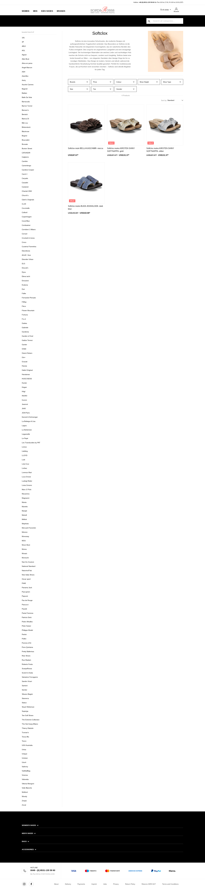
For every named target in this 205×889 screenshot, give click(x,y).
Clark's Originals (28, 200)
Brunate (25, 144)
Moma (24, 549)
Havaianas (26, 374)
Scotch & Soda (27, 673)
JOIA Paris (26, 413)
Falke (24, 293)
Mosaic (24, 553)
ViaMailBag (26, 771)
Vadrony (25, 767)
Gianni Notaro (27, 353)
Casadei (25, 183)
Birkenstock (26, 127)
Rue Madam (26, 660)
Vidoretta (25, 779)
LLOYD (24, 455)
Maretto (25, 506)
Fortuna (25, 315)
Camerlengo (26, 165)
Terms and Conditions (170, 884)
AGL (23, 50)
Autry (24, 80)
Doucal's (25, 268)
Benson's (25, 110)
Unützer (25, 758)
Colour (118, 82)
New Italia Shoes (28, 575)
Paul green (26, 592)
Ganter (24, 345)
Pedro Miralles (27, 622)
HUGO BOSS (27, 379)
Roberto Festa (27, 664)
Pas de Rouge (27, 600)
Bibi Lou (25, 123)
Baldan (24, 93)
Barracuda (26, 102)
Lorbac (24, 468)
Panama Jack (27, 587)
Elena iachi (26, 276)
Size (71, 89)
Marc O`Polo (26, 489)
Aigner (24, 55)
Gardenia (25, 332)
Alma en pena (27, 63)
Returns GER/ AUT (149, 884)
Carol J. (25, 174)
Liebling (25, 451)
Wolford (25, 792)
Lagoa (24, 426)
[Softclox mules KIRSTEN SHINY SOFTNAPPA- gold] (125, 125)
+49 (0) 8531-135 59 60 (146, 2)
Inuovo (24, 400)
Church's (25, 195)
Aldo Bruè (25, 59)
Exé (23, 289)
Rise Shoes (26, 656)
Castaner (25, 187)
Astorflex (25, 76)
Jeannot (25, 404)
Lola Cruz (25, 464)
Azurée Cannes (27, 84)
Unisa (24, 749)
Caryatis (25, 178)
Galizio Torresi (27, 340)
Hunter (24, 383)
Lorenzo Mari (27, 472)
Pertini (24, 634)
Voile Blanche (27, 788)
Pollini (24, 639)
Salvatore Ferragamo (30, 677)
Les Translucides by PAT (31, 443)
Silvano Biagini (27, 694)
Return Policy (130, 884)
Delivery (68, 884)
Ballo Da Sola (27, 97)
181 (23, 38)
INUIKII (24, 396)
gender (119, 89)
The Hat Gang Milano (30, 724)
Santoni (25, 686)
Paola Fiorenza (27, 613)
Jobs (105, 884)
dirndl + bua (26, 255)
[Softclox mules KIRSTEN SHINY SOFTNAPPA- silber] (165, 125)
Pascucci (25, 605)
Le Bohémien (27, 430)
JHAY (24, 408)
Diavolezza (26, 251)
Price (95, 82)
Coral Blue (26, 221)
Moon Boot (26, 545)
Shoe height (144, 82)
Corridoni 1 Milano (29, 229)
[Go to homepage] (102, 10)
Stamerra (25, 698)
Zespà (24, 801)
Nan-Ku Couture (28, 562)
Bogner (24, 136)
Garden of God (27, 336)
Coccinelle (26, 208)
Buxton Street (27, 148)
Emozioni (25, 281)
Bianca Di (25, 119)
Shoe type (167, 82)
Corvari (24, 234)
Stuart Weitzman (28, 707)
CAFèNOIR (26, 153)
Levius (24, 447)
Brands (72, 82)
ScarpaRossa (27, 668)
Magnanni (25, 498)
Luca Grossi (26, 477)
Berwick (25, 114)
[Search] (149, 21)
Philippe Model (27, 630)
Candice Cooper (28, 170)
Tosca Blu (25, 737)
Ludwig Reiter (27, 481)
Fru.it (24, 319)
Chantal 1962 (27, 191)
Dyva (24, 272)
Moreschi (25, 558)
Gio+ (23, 357)
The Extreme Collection (30, 720)
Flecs (24, 306)
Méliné (24, 519)
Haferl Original (27, 370)
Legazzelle (26, 434)
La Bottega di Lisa (28, 421)
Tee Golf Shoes (27, 715)
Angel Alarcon (27, 67)
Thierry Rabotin (27, 728)
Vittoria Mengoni (28, 784)
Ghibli (24, 349)
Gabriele (25, 327)
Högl (23, 391)
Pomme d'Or (26, 643)
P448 (24, 583)
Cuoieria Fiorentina (29, 246)
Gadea (24, 323)
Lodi (23, 460)
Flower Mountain (28, 310)
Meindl (24, 515)
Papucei (25, 596)
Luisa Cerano (27, 485)
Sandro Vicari (27, 681)
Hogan (24, 387)
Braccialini (25, 140)
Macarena (25, 494)
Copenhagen (27, 217)
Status (24, 703)
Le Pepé (25, 438)
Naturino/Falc (27, 570)
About (56, 884)
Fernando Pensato (29, 298)
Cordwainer (26, 225)
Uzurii (24, 762)
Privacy (116, 884)
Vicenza (25, 775)
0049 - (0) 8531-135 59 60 (42, 870)
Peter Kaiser (26, 626)
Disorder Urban (27, 259)
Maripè (24, 511)
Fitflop (24, 302)
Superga (25, 711)
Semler (24, 690)
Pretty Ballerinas (28, 651)
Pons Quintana (27, 647)
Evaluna (25, 285)
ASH (23, 72)
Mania (24, 502)
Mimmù (24, 532)
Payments (81, 884)
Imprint (94, 884)
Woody (24, 796)
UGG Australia (27, 745)
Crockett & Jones (28, 238)
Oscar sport (26, 579)
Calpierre (25, 157)
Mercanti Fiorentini (29, 528)
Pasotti (24, 609)
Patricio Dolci (27, 617)
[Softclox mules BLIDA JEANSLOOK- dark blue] (86, 182)
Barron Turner (27, 106)
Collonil (24, 212)
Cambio (25, 161)
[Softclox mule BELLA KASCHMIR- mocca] (86, 125)
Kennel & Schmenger (30, 417)
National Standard (28, 566)
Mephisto (25, 524)
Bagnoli (24, 89)
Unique (24, 754)
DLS (23, 264)
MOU (24, 541)
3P (23, 42)
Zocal (24, 805)
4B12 (24, 46)
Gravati (24, 362)
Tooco (24, 741)
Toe (94, 89)
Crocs (24, 242)
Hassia (24, 366)
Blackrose (25, 131)
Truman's (25, 732)
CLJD (24, 204)
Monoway (25, 536)
